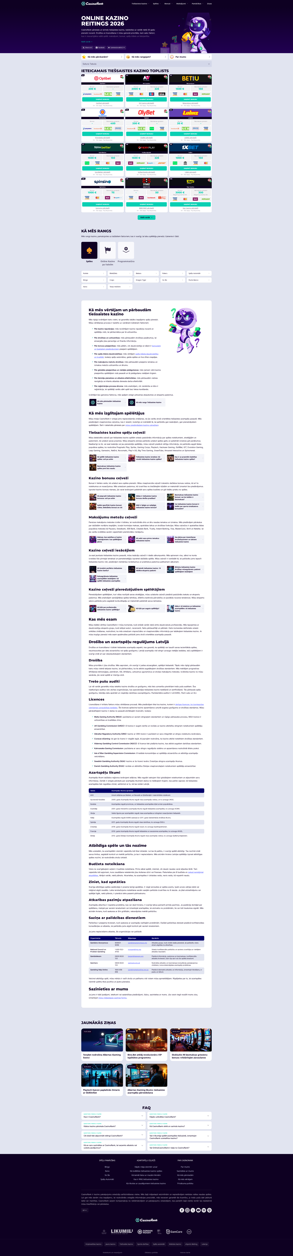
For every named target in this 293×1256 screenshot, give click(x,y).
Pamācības (196, 3)
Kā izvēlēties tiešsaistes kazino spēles (146, 1171)
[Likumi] (122, 1231)
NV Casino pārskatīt (146, 103)
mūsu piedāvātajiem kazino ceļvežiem (141, 425)
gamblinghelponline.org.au (138, 970)
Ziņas (209, 3)
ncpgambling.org (134, 949)
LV (84, 1210)
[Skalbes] (159, 1231)
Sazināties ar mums (185, 1171)
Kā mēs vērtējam (185, 1179)
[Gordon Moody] (145, 1231)
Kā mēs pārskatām (185, 1175)
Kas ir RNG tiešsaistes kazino (146, 1179)
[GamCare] (174, 1231)
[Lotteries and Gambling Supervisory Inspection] (104, 1231)
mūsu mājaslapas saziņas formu (112, 998)
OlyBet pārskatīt (146, 138)
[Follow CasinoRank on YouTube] (198, 1210)
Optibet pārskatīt (102, 103)
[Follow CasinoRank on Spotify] (204, 1210)
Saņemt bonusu (102, 99)
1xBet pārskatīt (190, 172)
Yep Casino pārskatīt (190, 208)
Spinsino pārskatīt (103, 208)
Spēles (156, 3)
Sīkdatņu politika (151, 1252)
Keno (107, 1171)
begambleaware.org (135, 956)
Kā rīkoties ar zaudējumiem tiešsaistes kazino (146, 1183)
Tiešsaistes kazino (139, 3)
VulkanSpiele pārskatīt (146, 172)
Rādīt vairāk (145, 217)
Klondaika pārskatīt (102, 138)
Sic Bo (107, 1175)
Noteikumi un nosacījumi (112, 1252)
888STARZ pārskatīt (146, 208)
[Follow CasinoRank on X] (193, 1210)
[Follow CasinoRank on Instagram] (187, 1210)
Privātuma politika (185, 1183)
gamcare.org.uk (134, 963)
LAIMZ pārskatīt (190, 138)
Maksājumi (181, 3)
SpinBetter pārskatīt (102, 172)
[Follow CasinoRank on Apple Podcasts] (209, 1210)
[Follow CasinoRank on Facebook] (182, 1210)
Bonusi (167, 3)
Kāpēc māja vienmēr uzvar (146, 1167)
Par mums (185, 1167)
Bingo (107, 1167)
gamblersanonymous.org (137, 943)
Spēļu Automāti (107, 1179)
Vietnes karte (185, 1252)
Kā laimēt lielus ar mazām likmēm (146, 1175)
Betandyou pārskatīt (190, 103)
